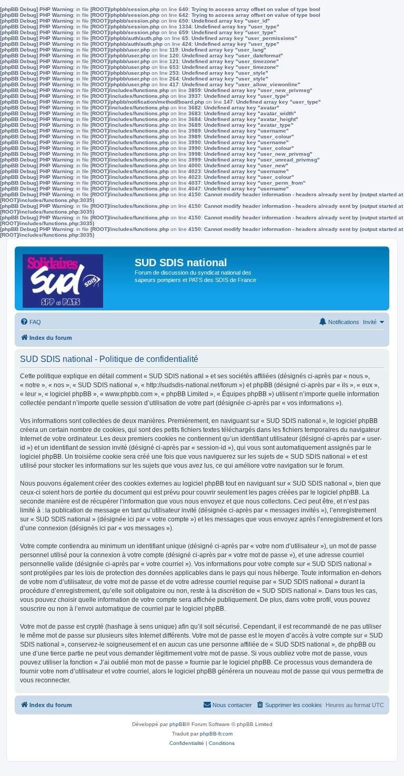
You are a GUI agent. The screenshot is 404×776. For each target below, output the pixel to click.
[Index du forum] (76, 278)
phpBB (177, 724)
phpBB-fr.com (216, 734)
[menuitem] (30, 322)
